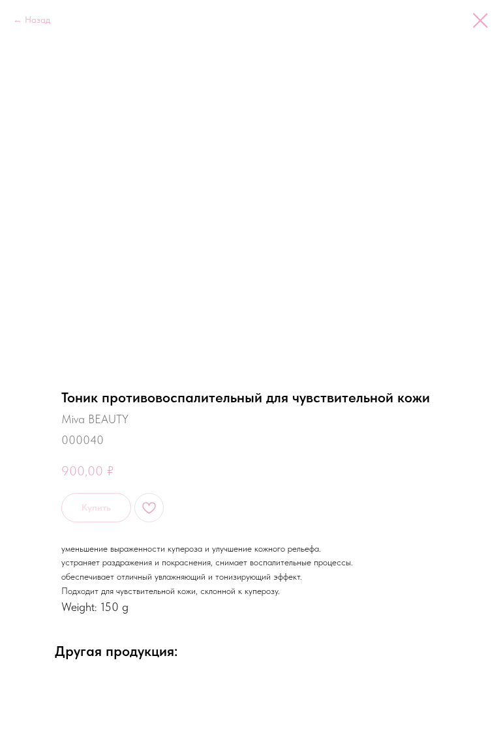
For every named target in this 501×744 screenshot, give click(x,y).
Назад (37, 19)
